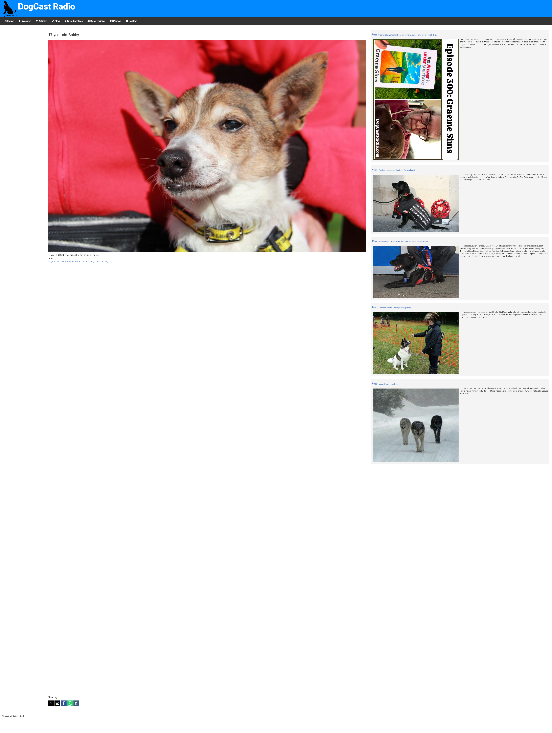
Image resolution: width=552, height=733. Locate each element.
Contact (132, 21)
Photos (117, 21)
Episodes (25, 21)
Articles (42, 21)
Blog (57, 21)
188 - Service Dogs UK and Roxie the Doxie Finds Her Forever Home (401, 242)
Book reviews (97, 21)
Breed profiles (75, 21)
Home (10, 21)
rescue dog (102, 261)
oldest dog (88, 261)
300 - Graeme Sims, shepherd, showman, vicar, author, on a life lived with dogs (405, 35)
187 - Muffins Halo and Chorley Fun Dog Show (392, 308)
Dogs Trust (53, 261)
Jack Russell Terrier (71, 261)
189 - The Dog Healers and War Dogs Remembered (394, 170)
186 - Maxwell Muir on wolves (386, 384)
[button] (51, 703)
